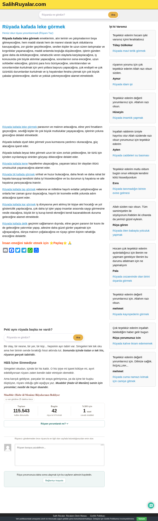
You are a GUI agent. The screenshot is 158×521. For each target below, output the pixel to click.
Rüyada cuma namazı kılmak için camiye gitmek (130, 379)
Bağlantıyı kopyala (54, 480)
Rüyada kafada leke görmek (33, 26)
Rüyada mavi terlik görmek (129, 50)
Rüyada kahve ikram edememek (132, 343)
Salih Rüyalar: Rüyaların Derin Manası (70, 516)
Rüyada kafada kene (15, 163)
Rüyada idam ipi (123, 84)
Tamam (141, 519)
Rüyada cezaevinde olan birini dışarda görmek (131, 278)
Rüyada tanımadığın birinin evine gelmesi (129, 191)
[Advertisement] (54, 102)
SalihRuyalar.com (24, 4)
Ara (113, 14)
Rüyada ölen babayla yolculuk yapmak (131, 232)
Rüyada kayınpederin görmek (131, 314)
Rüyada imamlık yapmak (128, 117)
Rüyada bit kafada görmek (18, 174)
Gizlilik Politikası (97, 516)
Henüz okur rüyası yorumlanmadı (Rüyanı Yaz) (27, 33)
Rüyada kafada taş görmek (18, 189)
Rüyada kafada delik (14, 223)
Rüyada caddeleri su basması (131, 155)
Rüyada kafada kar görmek (19, 204)
